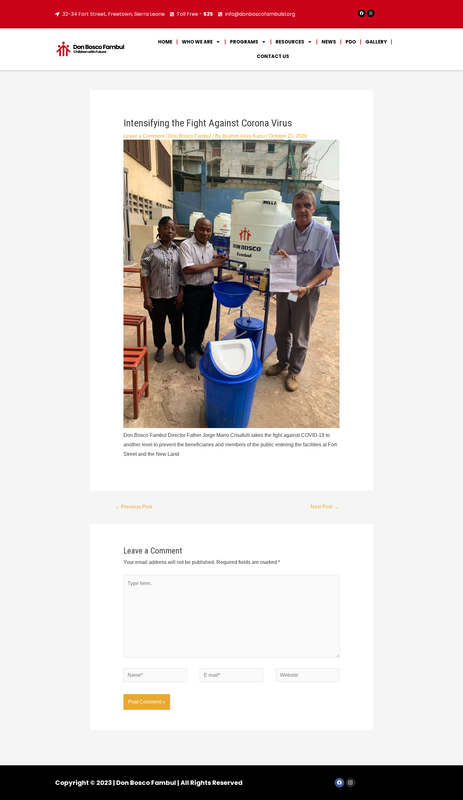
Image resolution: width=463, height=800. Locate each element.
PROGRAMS (244, 41)
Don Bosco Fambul (189, 136)
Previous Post (133, 506)
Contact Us (273, 56)
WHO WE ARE (197, 41)
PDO (351, 41)
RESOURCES (290, 41)
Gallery (376, 41)
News (329, 41)
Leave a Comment (143, 136)
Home (165, 41)
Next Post (325, 506)
